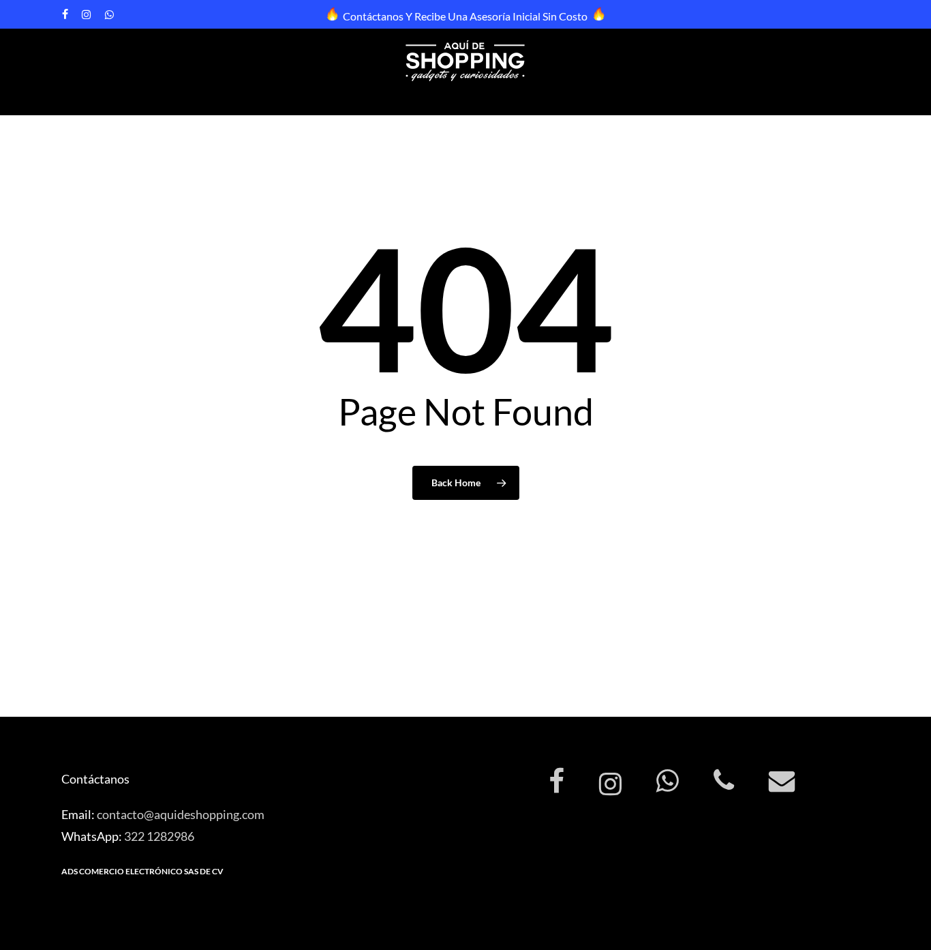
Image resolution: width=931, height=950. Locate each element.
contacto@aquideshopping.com (180, 814)
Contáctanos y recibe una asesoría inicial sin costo (465, 16)
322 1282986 (159, 836)
